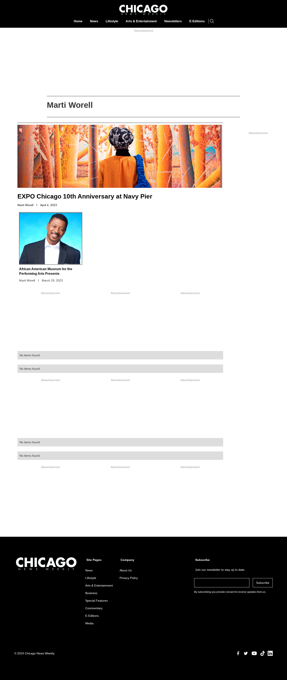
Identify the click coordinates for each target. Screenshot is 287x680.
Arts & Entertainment (141, 21)
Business (91, 593)
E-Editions (197, 21)
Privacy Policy (129, 578)
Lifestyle (112, 21)
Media (89, 623)
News (94, 21)
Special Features (96, 600)
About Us (126, 570)
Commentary (94, 608)
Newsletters (173, 21)
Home (78, 21)
